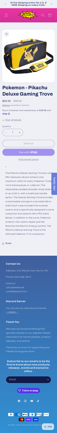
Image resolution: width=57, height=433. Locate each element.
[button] (6, 15)
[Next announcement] (51, 4)
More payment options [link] (28, 159)
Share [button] (8, 243)
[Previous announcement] (5, 4)
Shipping (6, 105)
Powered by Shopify (40, 425)
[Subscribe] (47, 379)
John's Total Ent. (23, 425)
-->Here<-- (12, 312)
